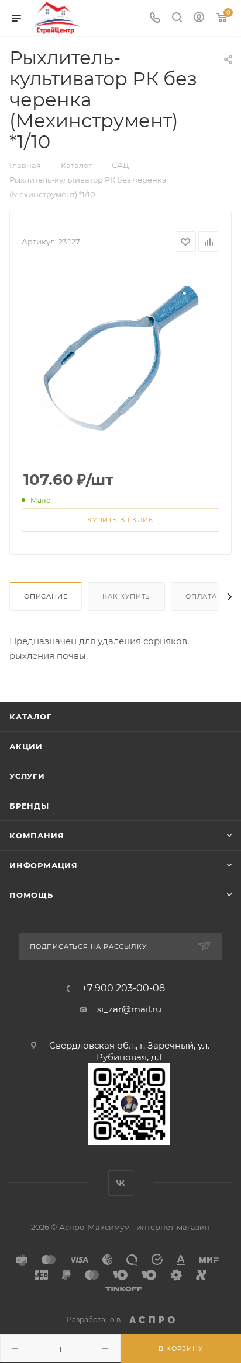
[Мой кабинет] (199, 18)
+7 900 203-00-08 (123, 988)
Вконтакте (120, 1183)
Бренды (29, 805)
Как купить (126, 596)
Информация (43, 865)
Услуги (27, 776)
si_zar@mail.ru (129, 1009)
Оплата (201, 596)
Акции (26, 746)
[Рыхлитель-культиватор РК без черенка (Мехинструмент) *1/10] (120, 353)
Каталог (30, 716)
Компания (36, 835)
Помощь (31, 895)
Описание (45, 596)
